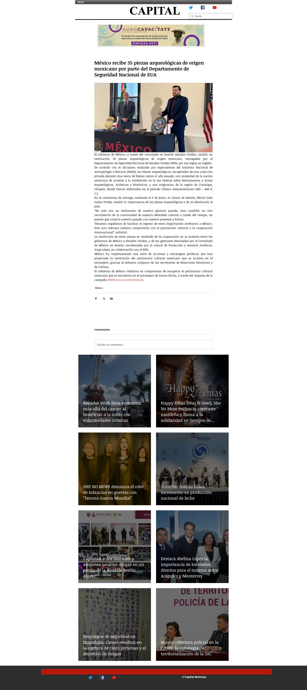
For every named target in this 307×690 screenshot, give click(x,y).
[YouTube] (214, 7)
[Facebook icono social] (203, 7)
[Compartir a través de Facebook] (95, 298)
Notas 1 (98, 287)
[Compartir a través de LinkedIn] (111, 298)
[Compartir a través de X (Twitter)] (103, 298)
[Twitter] (191, 7)
